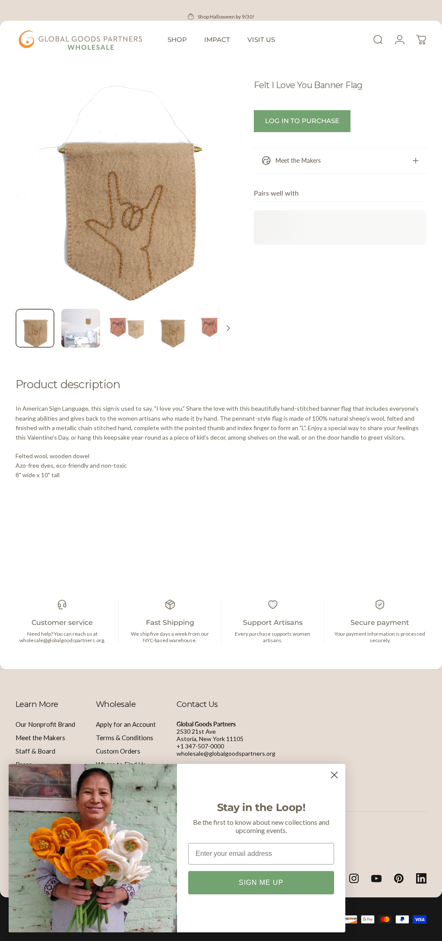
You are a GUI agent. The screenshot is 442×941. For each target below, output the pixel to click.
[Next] (215, 205)
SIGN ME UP (261, 882)
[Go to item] (35, 328)
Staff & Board (35, 751)
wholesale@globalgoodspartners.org (226, 753)
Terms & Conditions (124, 737)
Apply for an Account (126, 724)
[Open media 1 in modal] (126, 191)
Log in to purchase (302, 121)
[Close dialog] (334, 775)
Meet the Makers (40, 737)
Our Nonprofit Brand (45, 724)
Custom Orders (118, 751)
